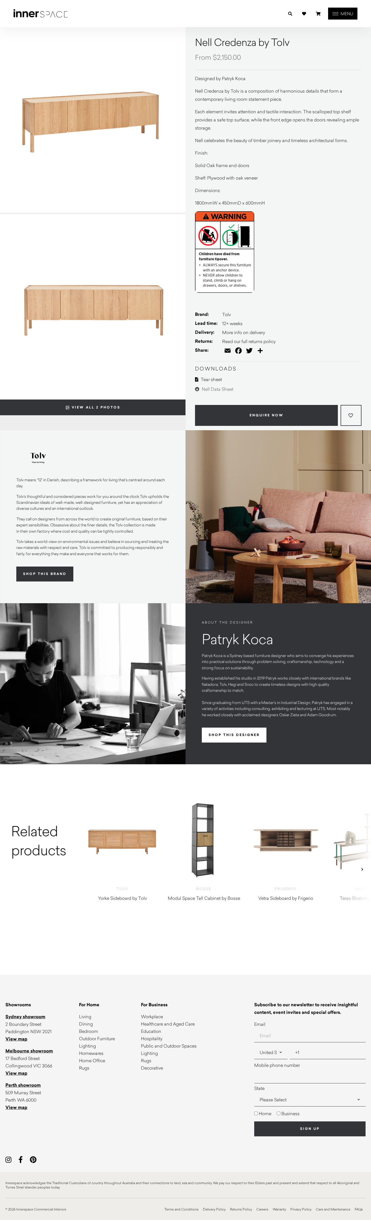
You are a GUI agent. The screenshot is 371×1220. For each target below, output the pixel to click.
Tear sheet (211, 379)
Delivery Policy (214, 1209)
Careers (262, 1209)
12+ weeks (232, 323)
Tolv (226, 314)
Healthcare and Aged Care (168, 1024)
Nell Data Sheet (217, 389)
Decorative (152, 1068)
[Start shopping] (318, 14)
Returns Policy (241, 1209)
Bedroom (88, 1031)
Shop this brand (45, 573)
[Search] (290, 14)
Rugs (84, 1068)
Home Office (92, 1060)
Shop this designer (234, 734)
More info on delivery (243, 332)
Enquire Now (267, 415)
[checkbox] (310, 1113)
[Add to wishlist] (351, 415)
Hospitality (151, 1038)
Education (151, 1031)
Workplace (152, 1016)
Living (85, 1016)
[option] (41, 840)
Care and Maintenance (333, 1209)
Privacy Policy (301, 1209)
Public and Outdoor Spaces (169, 1046)
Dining (86, 1024)
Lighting (87, 1046)
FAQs (359, 1209)
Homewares (91, 1053)
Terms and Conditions (181, 1209)
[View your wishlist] (304, 14)
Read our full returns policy (249, 341)
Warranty (279, 1209)
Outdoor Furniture (97, 1038)
